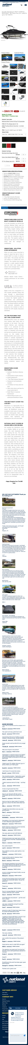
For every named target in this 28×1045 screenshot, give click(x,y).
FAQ (3, 1019)
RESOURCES (6, 1013)
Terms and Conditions (6, 1010)
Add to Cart (19, 165)
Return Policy (5, 1003)
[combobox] (14, 134)
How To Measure (5, 1021)
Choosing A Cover (5, 1025)
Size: (3, 130)
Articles (3, 1017)
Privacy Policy (5, 1008)
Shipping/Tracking (6, 1001)
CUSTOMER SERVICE (9, 990)
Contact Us (4, 1006)
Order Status (4, 992)
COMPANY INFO (7, 997)
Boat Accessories (5, 1027)
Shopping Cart (5, 994)
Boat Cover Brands (6, 1023)
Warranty (4, 1004)
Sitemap (4, 1015)
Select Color (5, 132)
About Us (4, 999)
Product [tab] (4, 208)
